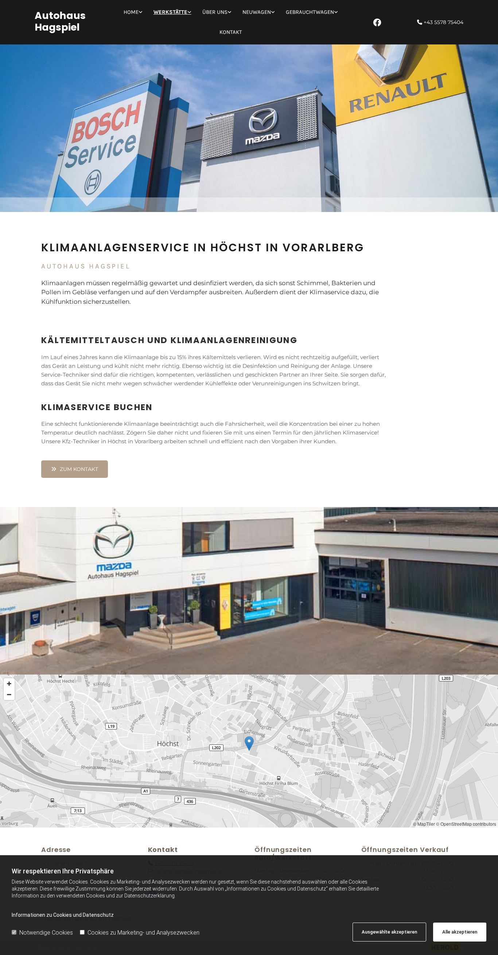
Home (131, 12)
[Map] (249, 751)
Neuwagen (256, 12)
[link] (133, 12)
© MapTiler (424, 824)
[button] (74, 469)
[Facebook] (377, 22)
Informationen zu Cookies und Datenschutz (63, 915)
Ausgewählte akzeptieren (389, 932)
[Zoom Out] (9, 694)
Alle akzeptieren (459, 932)
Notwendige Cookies (46, 932)
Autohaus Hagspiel (60, 21)
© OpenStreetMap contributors (466, 824)
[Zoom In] (9, 683)
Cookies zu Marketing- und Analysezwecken (143, 932)
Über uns (214, 12)
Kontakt (230, 32)
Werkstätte (170, 12)
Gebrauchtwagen (310, 12)
